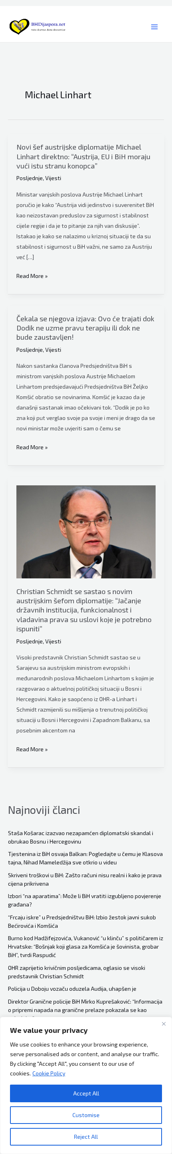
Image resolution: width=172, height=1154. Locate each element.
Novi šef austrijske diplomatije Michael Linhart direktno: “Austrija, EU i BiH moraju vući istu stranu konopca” (83, 156)
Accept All (86, 1093)
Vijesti (53, 177)
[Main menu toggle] (154, 27)
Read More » (32, 276)
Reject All (86, 1136)
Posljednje (29, 177)
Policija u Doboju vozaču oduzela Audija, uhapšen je (72, 988)
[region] (86, 1085)
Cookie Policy (48, 1073)
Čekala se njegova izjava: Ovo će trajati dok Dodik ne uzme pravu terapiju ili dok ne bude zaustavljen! (85, 328)
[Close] (163, 1023)
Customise (86, 1114)
